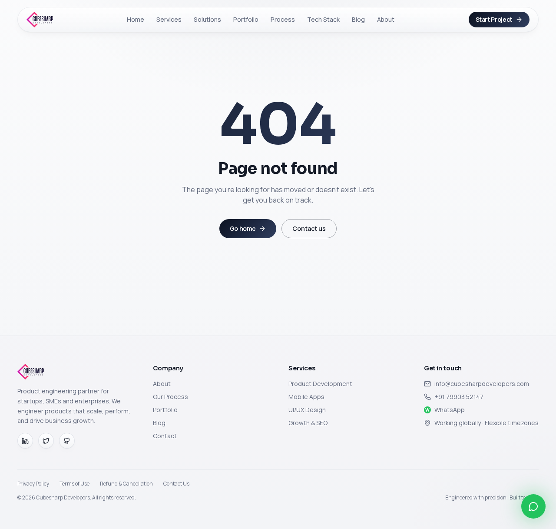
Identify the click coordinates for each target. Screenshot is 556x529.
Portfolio (245, 19)
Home (135, 19)
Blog (358, 19)
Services (169, 19)
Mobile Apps (306, 397)
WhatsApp (445, 410)
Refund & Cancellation (126, 483)
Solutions (207, 19)
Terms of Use (74, 483)
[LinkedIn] (25, 441)
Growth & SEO (308, 423)
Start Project (494, 19)
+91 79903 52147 (458, 397)
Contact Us (176, 483)
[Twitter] (46, 441)
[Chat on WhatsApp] (533, 506)
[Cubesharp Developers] (39, 19)
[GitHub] (67, 441)
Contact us (309, 228)
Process (283, 19)
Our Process (170, 397)
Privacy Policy (33, 483)
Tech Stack (323, 19)
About (385, 19)
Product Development (320, 383)
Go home (243, 228)
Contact (165, 436)
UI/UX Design (307, 410)
